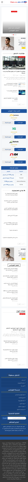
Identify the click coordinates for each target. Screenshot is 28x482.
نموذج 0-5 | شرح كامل (13, 215)
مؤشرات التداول (22, 56)
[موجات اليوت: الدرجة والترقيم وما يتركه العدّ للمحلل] (22, 351)
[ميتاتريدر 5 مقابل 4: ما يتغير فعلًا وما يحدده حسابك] (14, 62)
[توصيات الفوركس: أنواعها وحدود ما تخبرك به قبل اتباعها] (22, 277)
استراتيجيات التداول (21, 409)
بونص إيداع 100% (8, 181)
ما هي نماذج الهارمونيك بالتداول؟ (10, 237)
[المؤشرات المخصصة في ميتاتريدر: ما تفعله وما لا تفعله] (22, 85)
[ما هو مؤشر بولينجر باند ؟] (22, 92)
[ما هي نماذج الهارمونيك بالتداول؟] (22, 239)
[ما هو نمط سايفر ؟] (22, 231)
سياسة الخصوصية (21, 383)
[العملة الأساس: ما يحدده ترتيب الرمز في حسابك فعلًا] (22, 284)
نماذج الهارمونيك (21, 400)
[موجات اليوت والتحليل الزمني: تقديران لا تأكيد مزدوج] (22, 360)
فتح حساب (20, 122)
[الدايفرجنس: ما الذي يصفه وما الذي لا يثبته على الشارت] (22, 202)
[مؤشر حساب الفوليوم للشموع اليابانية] (22, 99)
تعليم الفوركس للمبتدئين (20, 394)
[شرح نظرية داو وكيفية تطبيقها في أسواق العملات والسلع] (22, 342)
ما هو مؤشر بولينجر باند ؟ (12, 90)
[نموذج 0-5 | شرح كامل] (22, 217)
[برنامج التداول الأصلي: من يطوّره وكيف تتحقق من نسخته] (22, 292)
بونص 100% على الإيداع (8, 174)
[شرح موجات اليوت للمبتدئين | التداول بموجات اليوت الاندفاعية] (14, 319)
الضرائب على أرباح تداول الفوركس (14, 29)
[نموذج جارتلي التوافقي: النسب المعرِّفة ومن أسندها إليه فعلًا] (22, 209)
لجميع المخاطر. (8, 430)
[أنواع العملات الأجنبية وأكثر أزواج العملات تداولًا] (22, 299)
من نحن (23, 380)
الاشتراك (5, 418)
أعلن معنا (23, 385)
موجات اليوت (22, 314)
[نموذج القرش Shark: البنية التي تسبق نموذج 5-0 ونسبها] (22, 224)
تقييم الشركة (8, 122)
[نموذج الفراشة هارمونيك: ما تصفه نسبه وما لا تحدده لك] (22, 195)
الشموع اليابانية (22, 397)
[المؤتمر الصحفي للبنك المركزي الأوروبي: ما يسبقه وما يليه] (22, 270)
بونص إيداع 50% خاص (8, 184)
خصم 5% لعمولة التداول (8, 178)
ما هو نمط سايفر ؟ (13, 230)
